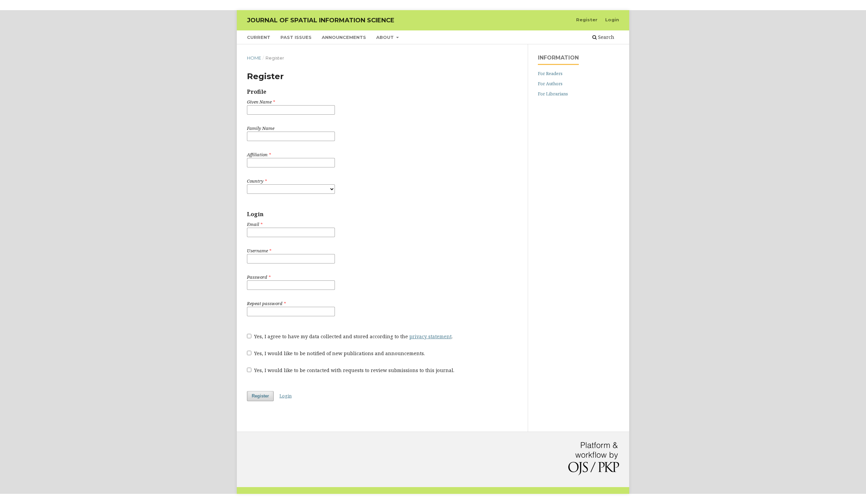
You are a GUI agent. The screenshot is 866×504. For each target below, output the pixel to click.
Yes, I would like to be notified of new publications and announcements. (339, 353)
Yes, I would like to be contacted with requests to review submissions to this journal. (353, 370)
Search (605, 37)
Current (258, 37)
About (385, 37)
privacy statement (430, 336)
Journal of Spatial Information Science (320, 20)
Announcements (344, 37)
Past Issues (296, 37)
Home (254, 58)
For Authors (550, 84)
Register (586, 19)
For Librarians (553, 94)
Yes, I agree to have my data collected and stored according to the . (353, 336)
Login (612, 19)
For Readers (550, 73)
